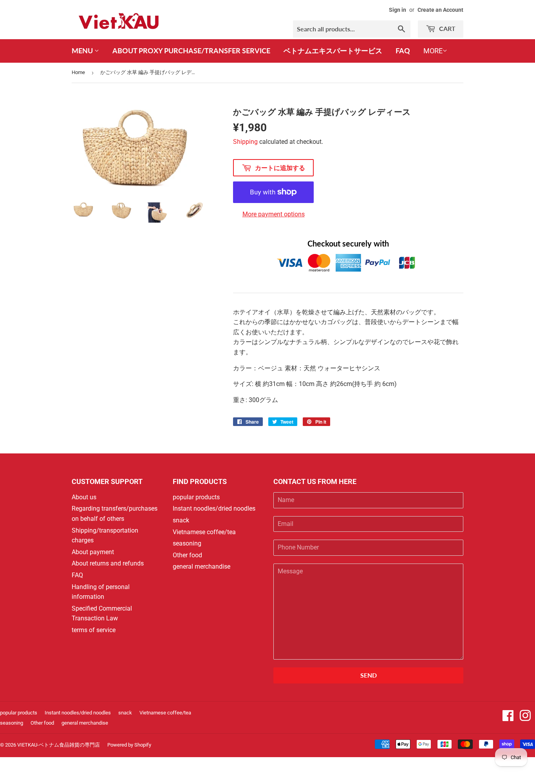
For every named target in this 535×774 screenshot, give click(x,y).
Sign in (397, 10)
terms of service (94, 630)
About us (84, 497)
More (433, 51)
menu (83, 50)
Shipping (245, 141)
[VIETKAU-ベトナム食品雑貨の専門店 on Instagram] (525, 718)
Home (78, 72)
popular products (196, 497)
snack (181, 520)
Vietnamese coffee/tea (204, 532)
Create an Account (440, 10)
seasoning (187, 543)
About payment (93, 552)
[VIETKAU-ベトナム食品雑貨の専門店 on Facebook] (508, 718)
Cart (446, 28)
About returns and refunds (108, 563)
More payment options (273, 214)
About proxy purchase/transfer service (191, 50)
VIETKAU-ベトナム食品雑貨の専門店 (58, 745)
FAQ (403, 50)
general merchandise (201, 566)
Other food (187, 555)
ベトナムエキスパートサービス (333, 50)
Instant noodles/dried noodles (214, 508)
